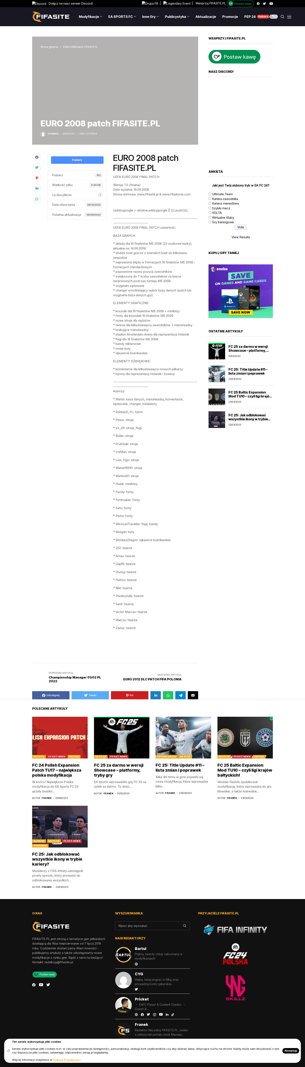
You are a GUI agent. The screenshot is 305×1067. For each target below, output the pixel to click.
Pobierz (77, 160)
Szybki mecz (221, 208)
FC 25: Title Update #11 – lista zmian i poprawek (247, 371)
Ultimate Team (222, 194)
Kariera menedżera (225, 203)
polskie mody (122, 651)
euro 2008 (121, 644)
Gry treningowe (223, 222)
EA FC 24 (39, 756)
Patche (74, 756)
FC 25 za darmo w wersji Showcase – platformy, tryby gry (248, 350)
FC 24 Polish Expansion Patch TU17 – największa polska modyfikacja (56, 770)
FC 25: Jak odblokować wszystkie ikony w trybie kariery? (248, 419)
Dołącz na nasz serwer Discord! (69, 3)
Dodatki (39, 841)
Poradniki (40, 845)
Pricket (142, 999)
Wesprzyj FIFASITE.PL (211, 3)
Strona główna (49, 46)
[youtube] (271, 3)
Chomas (53, 133)
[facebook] (258, 3)
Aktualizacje (166, 756)
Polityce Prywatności (66, 1059)
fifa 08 (137, 644)
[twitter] (264, 3)
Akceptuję (290, 1050)
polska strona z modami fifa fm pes (165, 644)
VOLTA (217, 213)
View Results (241, 237)
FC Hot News (56, 756)
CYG (139, 974)
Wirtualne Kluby (223, 218)
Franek (47, 798)
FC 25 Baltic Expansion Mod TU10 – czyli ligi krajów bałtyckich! (250, 396)
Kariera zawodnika (225, 199)
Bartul (140, 948)
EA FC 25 (100, 756)
